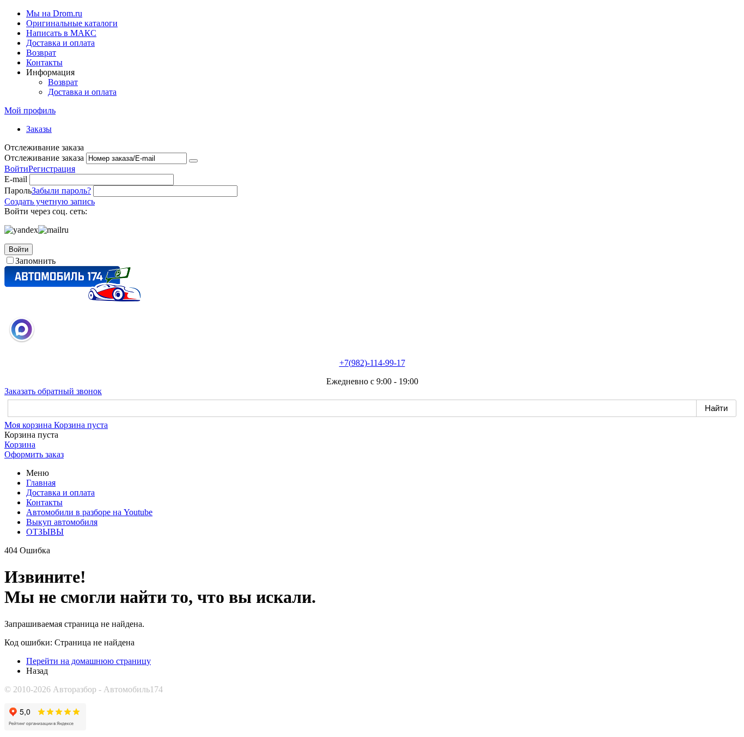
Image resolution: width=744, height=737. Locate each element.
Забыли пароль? (61, 190)
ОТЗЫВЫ (45, 531)
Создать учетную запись (49, 201)
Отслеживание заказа (44, 157)
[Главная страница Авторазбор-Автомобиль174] (72, 298)
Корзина (19, 444)
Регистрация (51, 168)
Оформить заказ (34, 454)
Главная (41, 482)
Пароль (18, 190)
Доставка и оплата (60, 42)
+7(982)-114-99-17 (372, 362)
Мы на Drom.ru (54, 13)
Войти (16, 168)
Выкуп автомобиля (61, 522)
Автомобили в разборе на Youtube (89, 512)
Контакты (44, 62)
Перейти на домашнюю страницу (88, 661)
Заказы (39, 129)
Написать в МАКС (61, 33)
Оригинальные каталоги (72, 23)
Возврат (41, 52)
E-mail (15, 179)
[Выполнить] (193, 160)
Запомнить (35, 260)
